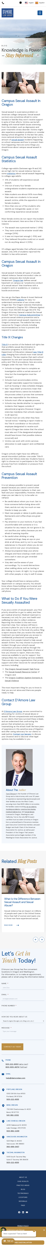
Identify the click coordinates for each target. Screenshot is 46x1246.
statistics (11, 173)
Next (41, 939)
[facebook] (19, 1212)
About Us (23, 1177)
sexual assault (17, 139)
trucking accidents (13, 809)
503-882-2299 (13, 1131)
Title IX (5, 344)
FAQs (23, 1205)
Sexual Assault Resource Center (23, 672)
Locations (23, 1197)
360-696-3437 (13, 1147)
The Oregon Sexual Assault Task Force (22, 669)
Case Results (23, 1181)
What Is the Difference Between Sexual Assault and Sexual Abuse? (22, 902)
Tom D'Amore (11, 794)
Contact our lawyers (22, 734)
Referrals (23, 1201)
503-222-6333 (17, 1064)
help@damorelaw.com (15, 1078)
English (31, 3)
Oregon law (18, 280)
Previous (35, 939)
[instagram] (27, 1212)
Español (41, 3)
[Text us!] (8, 1241)
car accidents (31, 807)
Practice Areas (23, 1185)
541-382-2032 (13, 1115)
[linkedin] (23, 1212)
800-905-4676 (16, 1067)
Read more (8, 925)
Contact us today (12, 1047)
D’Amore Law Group (13, 711)
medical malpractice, (13, 812)
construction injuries (28, 809)
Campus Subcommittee (29, 315)
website (20, 299)
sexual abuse (29, 812)
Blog (23, 1189)
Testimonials (23, 1193)
